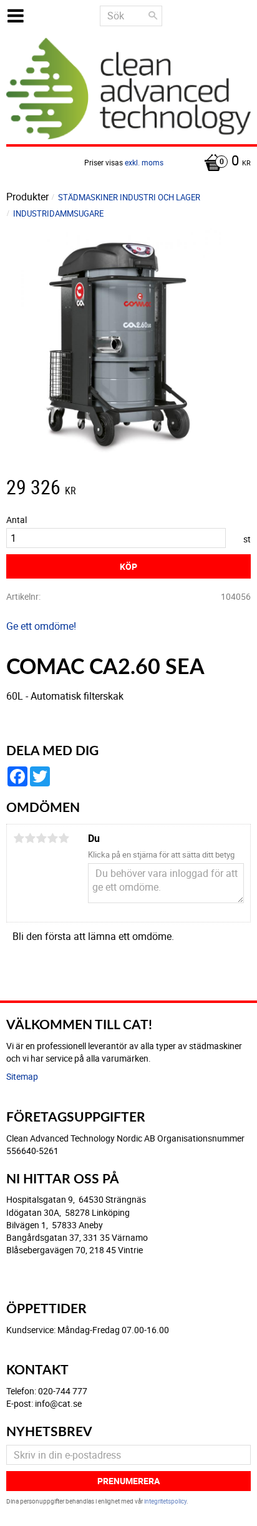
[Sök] (152, 15)
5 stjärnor (63, 838)
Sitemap (22, 1076)
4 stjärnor (52, 838)
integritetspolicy (165, 1501)
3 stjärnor (41, 838)
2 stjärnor (30, 838)
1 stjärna (18, 838)
